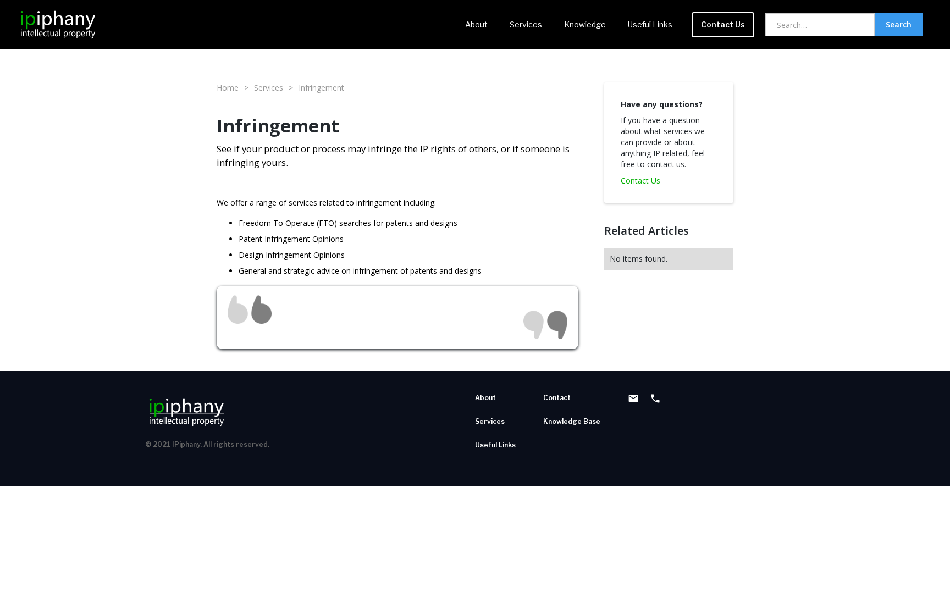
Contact (557, 398)
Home (228, 87)
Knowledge (585, 24)
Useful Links (650, 24)
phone (655, 398)
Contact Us (723, 24)
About (476, 24)
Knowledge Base (571, 421)
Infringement (321, 87)
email (633, 398)
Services (526, 24)
